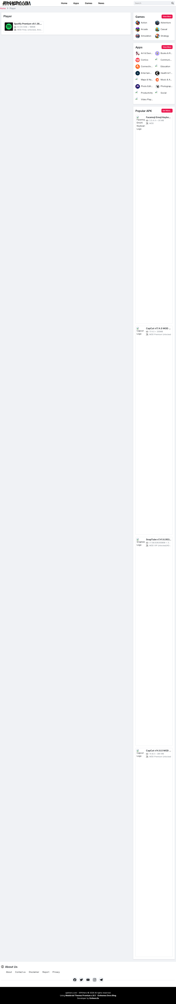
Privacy (56, 972)
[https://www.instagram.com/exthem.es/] (94, 980)
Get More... (167, 111)
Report (45, 972)
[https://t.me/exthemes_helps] (101, 980)
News (101, 3)
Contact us (20, 972)
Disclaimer (34, 972)
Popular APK (143, 111)
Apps (76, 3)
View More (167, 16)
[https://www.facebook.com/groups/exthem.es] (75, 980)
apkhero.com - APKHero (76, 993)
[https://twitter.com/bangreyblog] (81, 980)
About (9, 972)
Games (88, 3)
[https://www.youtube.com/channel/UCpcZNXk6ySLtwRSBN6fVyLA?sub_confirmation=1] (88, 980)
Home (64, 3)
